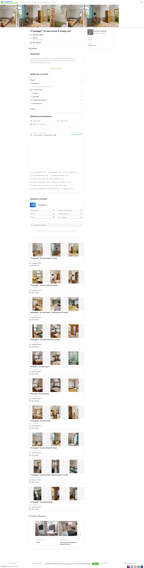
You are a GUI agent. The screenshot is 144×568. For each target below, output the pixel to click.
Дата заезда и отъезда (93, 38)
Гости (89, 43)
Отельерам (104, 563)
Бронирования (45, 2)
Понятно (95, 563)
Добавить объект (25, 2)
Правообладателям (130, 563)
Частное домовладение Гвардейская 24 (68, 543)
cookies (88, 563)
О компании (12, 563)
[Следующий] (80, 534)
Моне (38, 542)
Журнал (53, 2)
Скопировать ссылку (99, 33)
